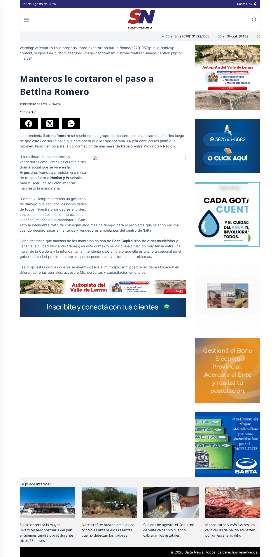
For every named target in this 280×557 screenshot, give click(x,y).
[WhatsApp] (71, 123)
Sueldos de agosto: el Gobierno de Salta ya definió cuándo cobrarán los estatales (168, 530)
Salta (56, 104)
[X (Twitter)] (50, 123)
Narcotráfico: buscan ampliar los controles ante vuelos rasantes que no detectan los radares (108, 530)
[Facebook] (29, 123)
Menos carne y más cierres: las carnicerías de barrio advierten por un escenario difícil (230, 530)
